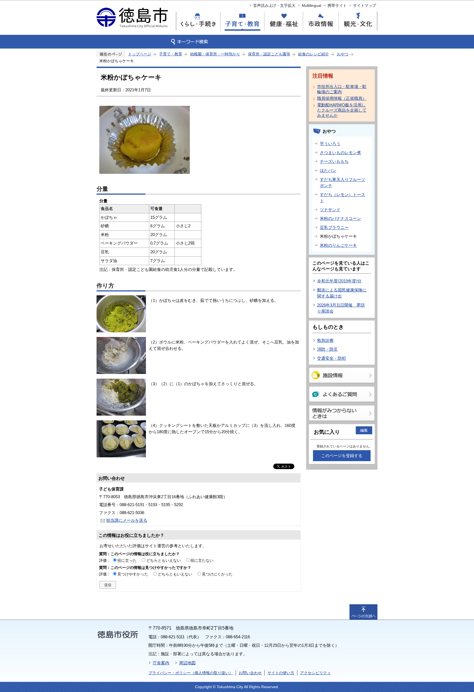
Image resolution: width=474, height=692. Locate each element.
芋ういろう (330, 143)
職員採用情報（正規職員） (341, 98)
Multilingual (311, 5)
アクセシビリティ (315, 673)
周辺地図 (187, 662)
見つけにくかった (217, 574)
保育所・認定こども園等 (269, 54)
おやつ (342, 54)
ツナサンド (330, 209)
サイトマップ (364, 5)
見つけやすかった (132, 574)
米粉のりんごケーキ (338, 245)
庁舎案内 (161, 662)
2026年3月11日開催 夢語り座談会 (341, 308)
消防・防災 (327, 349)
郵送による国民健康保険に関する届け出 (341, 293)
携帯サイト (337, 5)
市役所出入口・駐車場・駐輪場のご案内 (341, 89)
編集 (364, 430)
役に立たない (201, 560)
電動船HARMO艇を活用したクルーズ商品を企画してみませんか (341, 110)
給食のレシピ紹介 (313, 54)
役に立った (127, 560)
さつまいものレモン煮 (340, 152)
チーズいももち (334, 161)
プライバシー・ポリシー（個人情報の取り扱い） (190, 673)
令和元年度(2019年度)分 (339, 281)
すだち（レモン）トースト (342, 197)
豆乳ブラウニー (334, 227)
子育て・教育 (170, 54)
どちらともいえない (163, 560)
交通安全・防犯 (331, 358)
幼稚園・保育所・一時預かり (215, 54)
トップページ (139, 54)
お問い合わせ (250, 673)
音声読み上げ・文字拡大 (274, 5)
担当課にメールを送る (126, 520)
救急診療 (325, 340)
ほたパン (328, 170)
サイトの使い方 (280, 673)
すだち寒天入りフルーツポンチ (342, 182)
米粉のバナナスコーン (340, 218)
